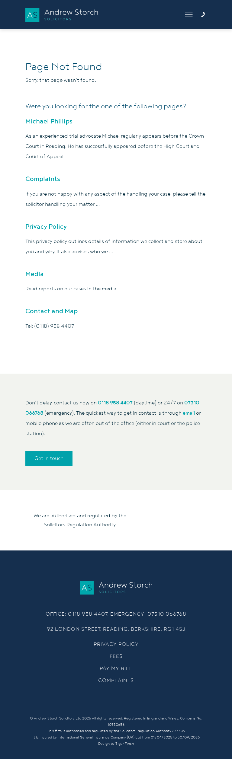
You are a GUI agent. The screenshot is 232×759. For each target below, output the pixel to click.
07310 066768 (166, 614)
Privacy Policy (46, 227)
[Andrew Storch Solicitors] (61, 15)
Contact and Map (51, 311)
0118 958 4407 (115, 403)
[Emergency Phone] (203, 14)
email (189, 413)
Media (34, 274)
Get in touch (48, 458)
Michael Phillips (48, 121)
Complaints (42, 179)
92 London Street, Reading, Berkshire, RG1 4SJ (116, 629)
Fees (116, 656)
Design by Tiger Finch (116, 743)
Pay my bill (116, 668)
